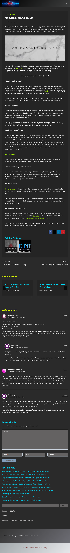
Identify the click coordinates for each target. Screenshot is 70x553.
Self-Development (10, 14)
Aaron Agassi (13, 370)
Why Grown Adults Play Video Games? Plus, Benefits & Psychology (25, 481)
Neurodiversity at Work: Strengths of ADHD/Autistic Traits (21, 500)
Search (63, 505)
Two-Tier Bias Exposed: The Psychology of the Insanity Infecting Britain (26, 487)
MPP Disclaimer (23, 536)
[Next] (65, 288)
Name (5, 455)
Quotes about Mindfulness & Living (14, 263)
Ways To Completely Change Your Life (55, 263)
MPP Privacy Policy (9, 536)
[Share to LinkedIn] (59, 233)
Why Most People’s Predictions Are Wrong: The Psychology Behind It (25, 478)
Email (27, 455)
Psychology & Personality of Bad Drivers (15, 494)
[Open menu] (66, 3)
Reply (65, 315)
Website (51, 455)
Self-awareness (10, 189)
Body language (10, 154)
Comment (7, 431)
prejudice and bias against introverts (37, 218)
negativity (18, 68)
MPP (7, 22)
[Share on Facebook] (50, 233)
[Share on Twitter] (54, 233)
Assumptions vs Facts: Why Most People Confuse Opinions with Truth (26, 484)
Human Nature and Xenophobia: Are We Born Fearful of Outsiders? (25, 474)
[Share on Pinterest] (63, 233)
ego (47, 91)
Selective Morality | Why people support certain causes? (21, 497)
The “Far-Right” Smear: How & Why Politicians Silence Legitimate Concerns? (28, 490)
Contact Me (34, 536)
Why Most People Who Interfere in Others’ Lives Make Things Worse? (25, 471)
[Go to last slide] (4, 288)
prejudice (36, 216)
